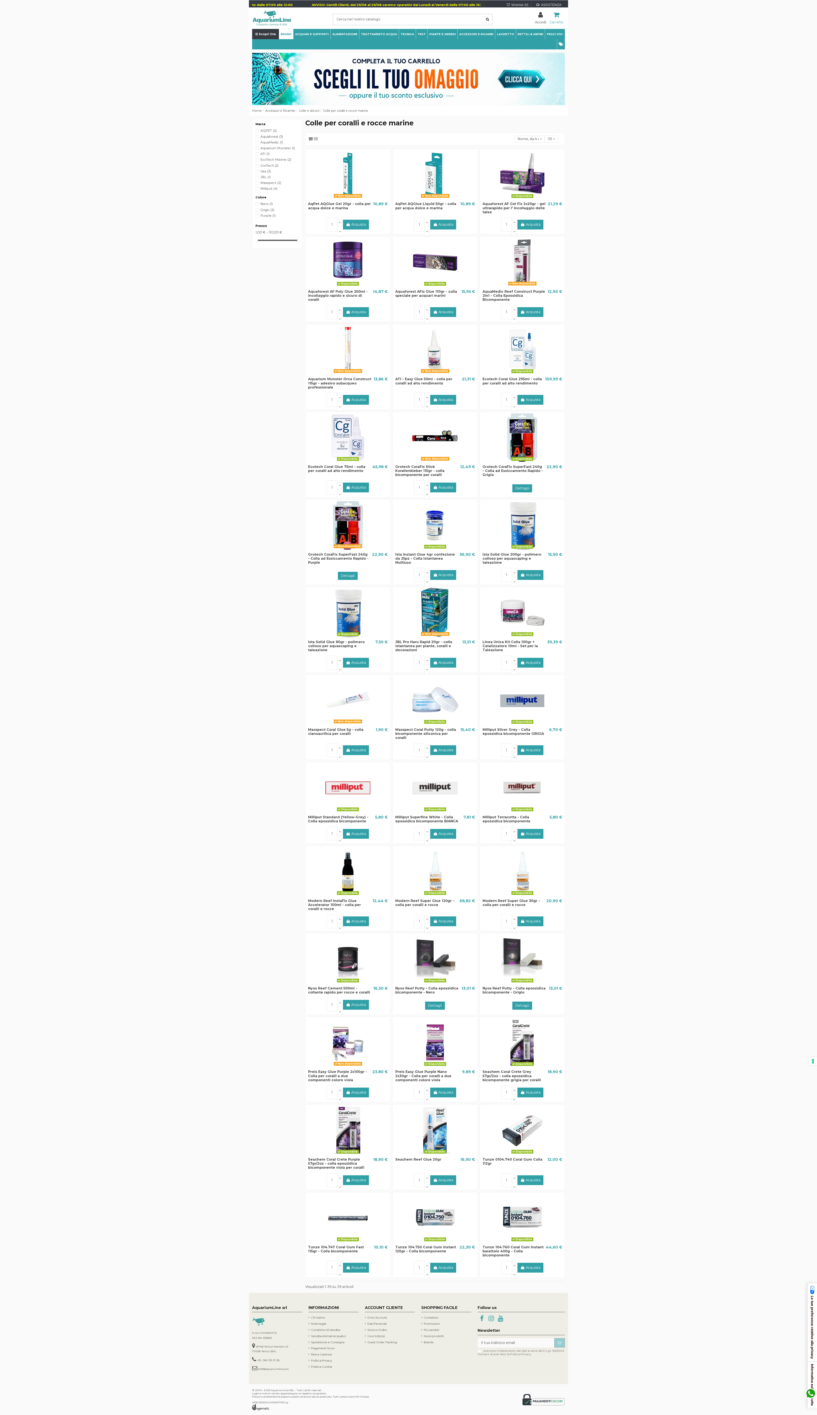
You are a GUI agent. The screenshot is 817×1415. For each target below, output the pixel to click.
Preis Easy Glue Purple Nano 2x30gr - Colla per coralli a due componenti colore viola (423, 1076)
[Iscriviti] (559, 1342)
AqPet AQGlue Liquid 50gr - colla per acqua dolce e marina (425, 206)
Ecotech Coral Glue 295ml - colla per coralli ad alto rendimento (512, 381)
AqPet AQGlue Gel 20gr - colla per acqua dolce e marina (339, 206)
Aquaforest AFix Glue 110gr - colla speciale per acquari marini (426, 294)
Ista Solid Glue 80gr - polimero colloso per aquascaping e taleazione (336, 646)
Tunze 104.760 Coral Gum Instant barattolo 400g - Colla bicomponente (513, 1251)
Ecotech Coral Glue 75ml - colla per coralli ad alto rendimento (336, 469)
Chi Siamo (318, 1317)
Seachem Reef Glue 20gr (418, 1159)
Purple (268, 216)
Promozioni (432, 1323)
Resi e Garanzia (321, 1354)
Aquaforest (271, 137)
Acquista (358, 224)
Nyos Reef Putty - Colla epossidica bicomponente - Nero (426, 990)
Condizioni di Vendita (325, 1330)
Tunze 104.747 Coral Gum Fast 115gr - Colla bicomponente (336, 1249)
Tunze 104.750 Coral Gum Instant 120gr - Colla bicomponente (425, 1249)
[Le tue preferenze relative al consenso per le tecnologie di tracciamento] (813, 1061)
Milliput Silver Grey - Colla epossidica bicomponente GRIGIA (513, 732)
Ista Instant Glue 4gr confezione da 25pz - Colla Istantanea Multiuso (425, 558)
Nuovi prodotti (434, 1336)
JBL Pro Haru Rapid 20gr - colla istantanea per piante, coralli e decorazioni (423, 646)
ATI (265, 154)
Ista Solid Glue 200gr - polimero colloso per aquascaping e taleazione (512, 558)
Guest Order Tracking (382, 1342)
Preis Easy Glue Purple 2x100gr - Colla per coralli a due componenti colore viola (337, 1076)
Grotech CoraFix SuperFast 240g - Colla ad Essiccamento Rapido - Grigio (513, 471)
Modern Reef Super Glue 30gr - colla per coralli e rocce (511, 903)
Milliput (268, 188)
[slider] (257, 240)
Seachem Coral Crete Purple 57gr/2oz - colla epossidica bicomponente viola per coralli (336, 1163)
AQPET (268, 131)
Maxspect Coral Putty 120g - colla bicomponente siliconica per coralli (425, 734)
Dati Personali (377, 1323)
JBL (265, 177)
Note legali (318, 1323)
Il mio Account (377, 1317)
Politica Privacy (321, 1360)
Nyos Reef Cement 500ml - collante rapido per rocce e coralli (339, 990)
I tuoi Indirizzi (376, 1336)
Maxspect (270, 183)
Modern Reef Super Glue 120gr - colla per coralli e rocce (424, 903)
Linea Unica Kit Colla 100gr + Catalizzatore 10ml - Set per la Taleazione (510, 646)
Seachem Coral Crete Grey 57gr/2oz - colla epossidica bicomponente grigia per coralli (512, 1076)
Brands (428, 1342)
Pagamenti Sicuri (323, 1348)
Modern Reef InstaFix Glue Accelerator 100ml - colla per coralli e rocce (334, 905)
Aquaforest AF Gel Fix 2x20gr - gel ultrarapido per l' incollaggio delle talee (514, 208)
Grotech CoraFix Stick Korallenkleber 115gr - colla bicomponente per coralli (419, 471)
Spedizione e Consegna (327, 1342)
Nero (266, 204)
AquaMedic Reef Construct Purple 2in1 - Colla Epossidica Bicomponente (514, 296)
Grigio (267, 210)
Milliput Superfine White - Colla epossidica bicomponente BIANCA (426, 819)
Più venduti (431, 1330)
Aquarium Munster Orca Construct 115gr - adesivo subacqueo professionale (339, 383)
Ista (265, 171)
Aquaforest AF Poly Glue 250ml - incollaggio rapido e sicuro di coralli (338, 296)
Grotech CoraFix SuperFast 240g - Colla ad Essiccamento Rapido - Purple (338, 558)
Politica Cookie (321, 1366)
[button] (561, 44)
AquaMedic (271, 142)
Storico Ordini (377, 1330)
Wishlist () (519, 5)
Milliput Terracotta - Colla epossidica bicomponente (506, 819)
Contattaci (431, 1317)
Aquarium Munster (277, 148)
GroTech (269, 165)
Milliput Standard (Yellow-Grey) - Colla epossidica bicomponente (338, 819)
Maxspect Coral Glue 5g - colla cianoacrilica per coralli (335, 732)
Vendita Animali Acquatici (328, 1336)
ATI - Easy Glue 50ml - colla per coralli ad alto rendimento (423, 381)
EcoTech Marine (275, 160)
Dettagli (522, 488)
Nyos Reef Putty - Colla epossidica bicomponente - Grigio (514, 990)
